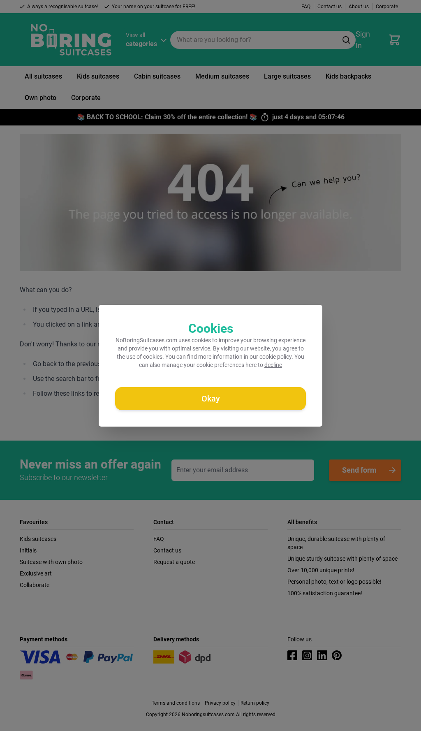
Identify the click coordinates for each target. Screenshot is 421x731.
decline (273, 365)
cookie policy (275, 356)
